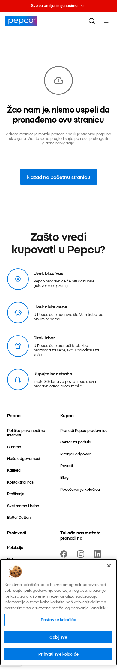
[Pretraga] (92, 21)
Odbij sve (58, 637)
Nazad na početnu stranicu (58, 177)
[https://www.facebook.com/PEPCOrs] (65, 554)
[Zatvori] (109, 565)
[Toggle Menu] (106, 21)
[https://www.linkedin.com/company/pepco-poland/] (99, 554)
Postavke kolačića (58, 619)
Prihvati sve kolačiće (58, 654)
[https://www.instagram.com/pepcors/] (82, 554)
